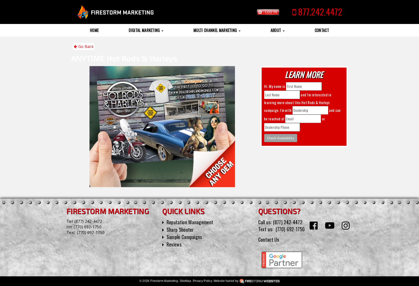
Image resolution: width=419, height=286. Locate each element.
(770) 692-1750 (87, 227)
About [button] (276, 30)
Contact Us (268, 239)
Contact (322, 30)
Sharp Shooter (180, 229)
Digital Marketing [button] (145, 30)
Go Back (85, 46)
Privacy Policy (202, 281)
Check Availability (280, 138)
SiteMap (185, 281)
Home (94, 30)
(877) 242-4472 (88, 221)
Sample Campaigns (184, 236)
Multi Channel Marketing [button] (215, 30)
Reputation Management (190, 222)
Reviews (174, 244)
